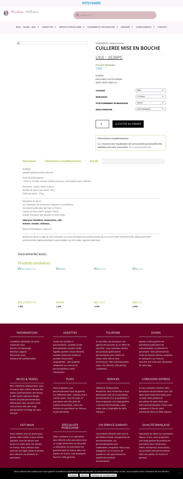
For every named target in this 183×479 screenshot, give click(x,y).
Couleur (100, 90)
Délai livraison (104, 109)
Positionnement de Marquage (112, 103)
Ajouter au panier (128, 124)
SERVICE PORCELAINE (70, 27)
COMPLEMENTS (143, 27)
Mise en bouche (117, 43)
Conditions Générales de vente (24, 341)
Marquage (101, 97)
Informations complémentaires (63, 161)
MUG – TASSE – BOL (26, 27)
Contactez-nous (17, 344)
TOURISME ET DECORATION (101, 27)
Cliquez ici (47, 229)
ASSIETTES (47, 27)
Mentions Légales (18, 351)
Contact (162, 27)
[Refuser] (179, 473)
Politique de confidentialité (104, 475)
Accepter (73, 475)
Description (29, 161)
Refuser (84, 475)
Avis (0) (94, 161)
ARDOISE (125, 27)
